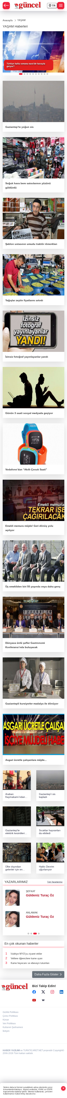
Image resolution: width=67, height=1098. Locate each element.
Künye (6, 1019)
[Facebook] (34, 992)
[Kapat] (63, 1088)
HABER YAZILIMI (11, 1050)
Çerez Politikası (10, 1016)
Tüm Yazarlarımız (55, 882)
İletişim (6, 1031)
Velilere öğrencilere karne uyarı (27, 958)
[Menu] (60, 5)
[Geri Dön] (6, 5)
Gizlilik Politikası (10, 1012)
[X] (43, 992)
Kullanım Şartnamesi (13, 1027)
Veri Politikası (9, 1023)
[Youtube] (34, 1000)
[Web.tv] (43, 1000)
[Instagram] (52, 992)
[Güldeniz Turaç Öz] (12, 898)
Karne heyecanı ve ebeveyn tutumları (30, 963)
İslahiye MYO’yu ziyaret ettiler (26, 953)
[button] (21, 74)
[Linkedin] (61, 992)
